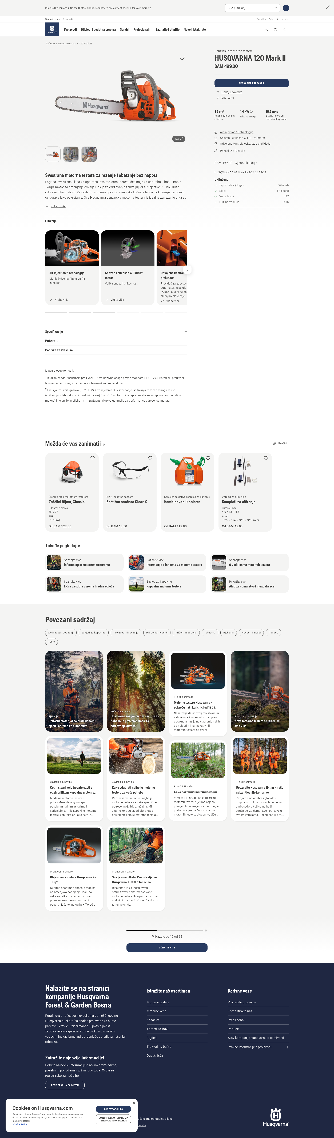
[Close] (134, 1102)
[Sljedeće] (187, 270)
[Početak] (52, 29)
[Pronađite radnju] (275, 29)
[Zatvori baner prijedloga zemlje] (328, 7)
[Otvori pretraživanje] (266, 29)
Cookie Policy (20, 1124)
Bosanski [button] (68, 19)
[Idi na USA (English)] (286, 8)
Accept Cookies (113, 1109)
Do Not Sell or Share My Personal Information (113, 1119)
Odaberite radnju (278, 19)
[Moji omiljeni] (284, 29)
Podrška (261, 19)
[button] (70, 29)
